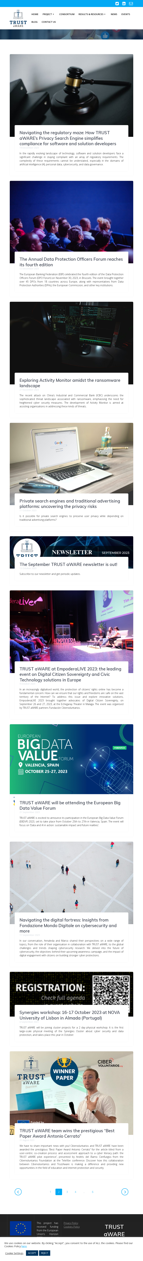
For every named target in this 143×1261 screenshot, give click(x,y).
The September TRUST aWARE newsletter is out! (68, 564)
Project (47, 14)
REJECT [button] (44, 1253)
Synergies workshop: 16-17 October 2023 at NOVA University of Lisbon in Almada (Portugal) (70, 1015)
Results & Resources (90, 14)
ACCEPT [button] (32, 1253)
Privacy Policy (71, 1223)
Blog (34, 21)
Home (34, 14)
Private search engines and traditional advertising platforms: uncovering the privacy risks (70, 503)
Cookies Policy (72, 1226)
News (114, 14)
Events (125, 14)
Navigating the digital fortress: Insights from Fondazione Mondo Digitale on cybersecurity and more (68, 925)
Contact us (49, 21)
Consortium (66, 14)
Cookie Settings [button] (14, 1253)
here (24, 1246)
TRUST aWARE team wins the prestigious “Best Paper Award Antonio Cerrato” (67, 1133)
